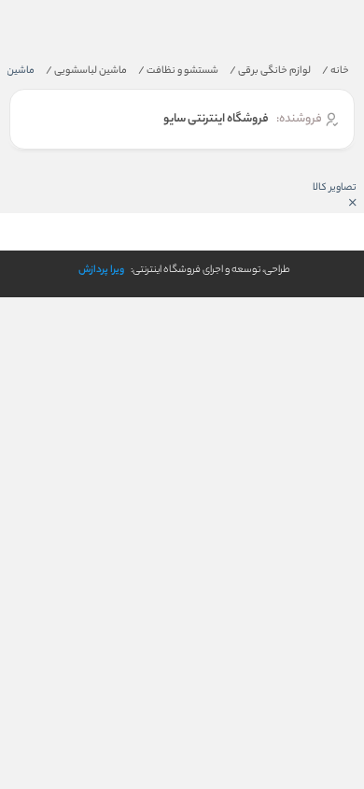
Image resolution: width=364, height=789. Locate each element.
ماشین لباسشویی (86, 71)
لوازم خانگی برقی (270, 71)
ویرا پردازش (101, 270)
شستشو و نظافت (178, 71)
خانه (335, 71)
